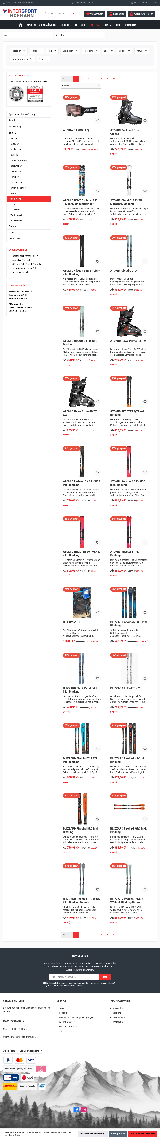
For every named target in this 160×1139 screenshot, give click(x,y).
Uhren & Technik (18, 188)
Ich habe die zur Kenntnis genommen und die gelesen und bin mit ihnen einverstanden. (80, 984)
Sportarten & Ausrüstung (22, 114)
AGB (113, 983)
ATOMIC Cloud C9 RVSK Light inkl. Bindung (81, 272)
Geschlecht (68, 51)
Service (61, 1000)
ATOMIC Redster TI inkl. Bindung (125, 553)
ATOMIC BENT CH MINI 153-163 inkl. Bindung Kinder (81, 202)
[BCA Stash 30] (82, 602)
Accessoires (16, 220)
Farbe (35, 51)
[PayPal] (8, 1060)
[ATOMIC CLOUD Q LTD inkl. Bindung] (82, 321)
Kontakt (63, 1013)
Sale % (12, 132)
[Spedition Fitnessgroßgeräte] (42, 1086)
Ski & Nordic (16, 199)
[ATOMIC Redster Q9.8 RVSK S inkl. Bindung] (82, 461)
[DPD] (27, 1077)
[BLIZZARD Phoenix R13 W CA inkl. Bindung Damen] (82, 879)
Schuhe (13, 120)
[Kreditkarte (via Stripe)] (25, 1060)
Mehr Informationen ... (13, 1135)
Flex (50, 51)
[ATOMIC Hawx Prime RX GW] (129, 321)
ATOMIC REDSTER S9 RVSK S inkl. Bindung (81, 553)
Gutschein (14, 238)
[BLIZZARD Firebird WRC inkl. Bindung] (129, 809)
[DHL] (10, 1086)
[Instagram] (83, 1109)
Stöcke (13, 193)
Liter (106, 51)
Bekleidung (15, 126)
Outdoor (14, 144)
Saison (122, 51)
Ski (14, 204)
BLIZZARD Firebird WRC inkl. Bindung (128, 830)
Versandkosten (73, 1117)
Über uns (116, 1013)
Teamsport (15, 171)
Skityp (139, 51)
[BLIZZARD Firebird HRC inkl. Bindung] (129, 738)
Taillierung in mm (20, 59)
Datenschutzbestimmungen (69, 983)
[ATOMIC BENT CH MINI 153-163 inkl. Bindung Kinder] (82, 180)
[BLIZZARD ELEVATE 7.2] (129, 668)
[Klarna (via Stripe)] (41, 1068)
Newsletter (117, 1008)
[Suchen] (72, 13)
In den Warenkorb (82, 155)
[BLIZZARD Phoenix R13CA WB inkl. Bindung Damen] (129, 879)
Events (12, 226)
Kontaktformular (27, 1037)
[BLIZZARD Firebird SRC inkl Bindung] (82, 809)
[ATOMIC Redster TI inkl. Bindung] (129, 532)
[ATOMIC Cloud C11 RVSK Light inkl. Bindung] (129, 180)
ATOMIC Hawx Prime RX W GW (80, 413)
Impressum (117, 1022)
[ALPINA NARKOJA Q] (82, 110)
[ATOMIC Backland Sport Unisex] (129, 110)
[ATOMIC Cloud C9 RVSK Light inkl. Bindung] (82, 251)
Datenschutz (118, 1017)
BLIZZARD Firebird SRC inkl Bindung (80, 830)
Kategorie (89, 51)
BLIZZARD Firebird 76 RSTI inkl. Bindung (80, 760)
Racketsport (16, 166)
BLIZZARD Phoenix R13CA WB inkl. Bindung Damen (126, 900)
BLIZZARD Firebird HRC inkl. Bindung (128, 760)
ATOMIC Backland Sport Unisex (125, 132)
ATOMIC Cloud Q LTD (123, 270)
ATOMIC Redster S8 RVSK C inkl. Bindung (127, 483)
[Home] (23, 24)
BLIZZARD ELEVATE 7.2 (125, 688)
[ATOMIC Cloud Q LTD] (129, 251)
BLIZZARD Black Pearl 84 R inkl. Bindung (80, 689)
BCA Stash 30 (71, 622)
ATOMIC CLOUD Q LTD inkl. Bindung (80, 342)
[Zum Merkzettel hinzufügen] (98, 121)
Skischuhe (17, 210)
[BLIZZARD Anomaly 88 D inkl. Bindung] (129, 602)
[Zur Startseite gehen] (20, 13)
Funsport (14, 177)
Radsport (15, 138)
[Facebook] (76, 1109)
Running (14, 155)
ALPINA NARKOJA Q (76, 130)
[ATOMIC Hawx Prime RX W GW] (82, 391)
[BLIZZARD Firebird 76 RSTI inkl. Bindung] (82, 738)
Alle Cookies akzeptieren (142, 1133)
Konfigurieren (118, 1133)
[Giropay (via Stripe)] (11, 1077)
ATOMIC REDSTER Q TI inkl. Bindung (127, 413)
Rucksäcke (15, 149)
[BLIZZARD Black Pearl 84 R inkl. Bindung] (82, 668)
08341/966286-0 (13, 1020)
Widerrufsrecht (66, 1022)
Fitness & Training (19, 160)
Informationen (120, 1000)
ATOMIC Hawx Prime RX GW (128, 341)
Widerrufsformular (68, 1026)
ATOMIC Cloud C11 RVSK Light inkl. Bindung (126, 202)
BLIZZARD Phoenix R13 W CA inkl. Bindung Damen (81, 900)
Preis (41, 59)
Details (129, 160)
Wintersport (16, 215)
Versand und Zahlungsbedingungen (76, 1017)
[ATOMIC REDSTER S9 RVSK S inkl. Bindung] (82, 532)
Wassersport (16, 182)
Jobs (11, 232)
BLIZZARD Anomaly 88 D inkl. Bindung (129, 623)
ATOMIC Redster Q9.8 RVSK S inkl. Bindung (81, 483)
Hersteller (16, 51)
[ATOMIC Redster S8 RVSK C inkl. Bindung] (129, 461)
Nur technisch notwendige (93, 1133)
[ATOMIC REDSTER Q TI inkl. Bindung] (129, 391)
